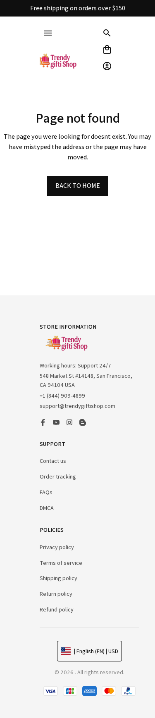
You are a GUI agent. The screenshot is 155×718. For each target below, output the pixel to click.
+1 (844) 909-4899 (62, 395)
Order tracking (58, 476)
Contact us (53, 460)
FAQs (46, 492)
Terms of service (61, 562)
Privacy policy (57, 547)
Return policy (56, 593)
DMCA (47, 508)
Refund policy (57, 609)
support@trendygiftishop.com (77, 406)
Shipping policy (58, 578)
